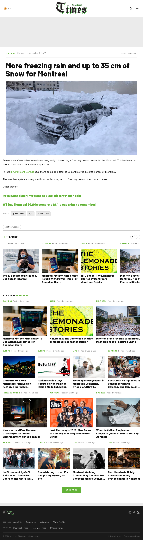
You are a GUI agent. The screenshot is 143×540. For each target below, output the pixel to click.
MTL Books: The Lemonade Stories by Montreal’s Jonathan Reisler (97, 279)
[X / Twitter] (138, 512)
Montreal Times (20, 528)
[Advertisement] (71, 32)
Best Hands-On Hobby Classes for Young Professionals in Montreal (124, 475)
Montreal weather (12, 227)
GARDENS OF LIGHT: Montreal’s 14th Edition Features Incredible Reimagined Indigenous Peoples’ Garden (17, 387)
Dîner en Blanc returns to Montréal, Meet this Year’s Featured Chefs (118, 340)
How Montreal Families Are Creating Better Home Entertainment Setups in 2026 (21, 433)
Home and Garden (11, 393)
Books (84, 243)
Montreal (11, 53)
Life (5, 243)
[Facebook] (134, 512)
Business (46, 243)
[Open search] (131, 8)
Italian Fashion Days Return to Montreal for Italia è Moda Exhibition (52, 383)
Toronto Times (39, 528)
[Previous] (132, 237)
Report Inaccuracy (129, 53)
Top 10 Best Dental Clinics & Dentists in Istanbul (20, 277)
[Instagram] (130, 512)
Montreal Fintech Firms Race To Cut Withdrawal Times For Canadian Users (60, 279)
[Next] (138, 237)
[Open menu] (137, 8)
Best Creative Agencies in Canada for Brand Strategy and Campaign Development (124, 385)
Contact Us (31, 522)
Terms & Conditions (131, 536)
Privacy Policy (115, 536)
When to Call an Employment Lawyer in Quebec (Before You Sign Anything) (117, 433)
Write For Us (59, 522)
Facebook (19, 214)
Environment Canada (22, 171)
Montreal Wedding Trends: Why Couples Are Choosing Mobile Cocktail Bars (88, 477)
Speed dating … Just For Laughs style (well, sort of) (53, 475)
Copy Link (44, 214)
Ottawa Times (57, 528)
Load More (71, 490)
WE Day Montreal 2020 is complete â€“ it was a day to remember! (49, 204)
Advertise (44, 522)
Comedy (41, 442)
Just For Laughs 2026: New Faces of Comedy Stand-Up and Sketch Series (70, 433)
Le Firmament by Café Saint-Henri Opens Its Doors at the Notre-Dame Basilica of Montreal (18, 477)
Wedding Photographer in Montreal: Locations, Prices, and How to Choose (88, 385)
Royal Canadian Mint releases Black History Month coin (42, 195)
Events (6, 351)
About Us (17, 522)
